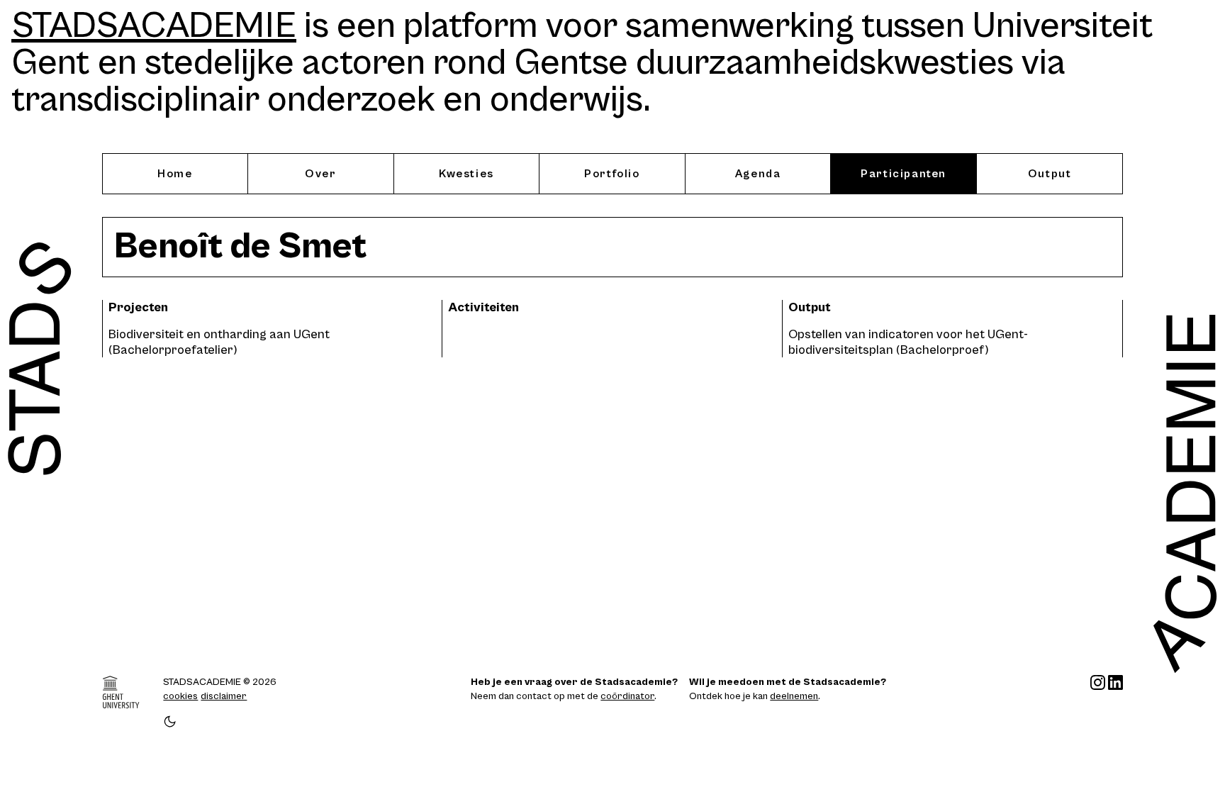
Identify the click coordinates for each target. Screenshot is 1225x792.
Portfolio (611, 173)
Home (174, 173)
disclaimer (224, 696)
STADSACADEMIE (153, 26)
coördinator (627, 696)
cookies (180, 696)
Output (1050, 173)
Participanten (903, 173)
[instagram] (1097, 702)
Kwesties (466, 173)
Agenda (758, 173)
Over (320, 173)
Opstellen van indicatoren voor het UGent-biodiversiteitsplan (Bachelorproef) (908, 342)
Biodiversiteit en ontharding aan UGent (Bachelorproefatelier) (219, 342)
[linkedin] (1115, 702)
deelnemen (794, 696)
